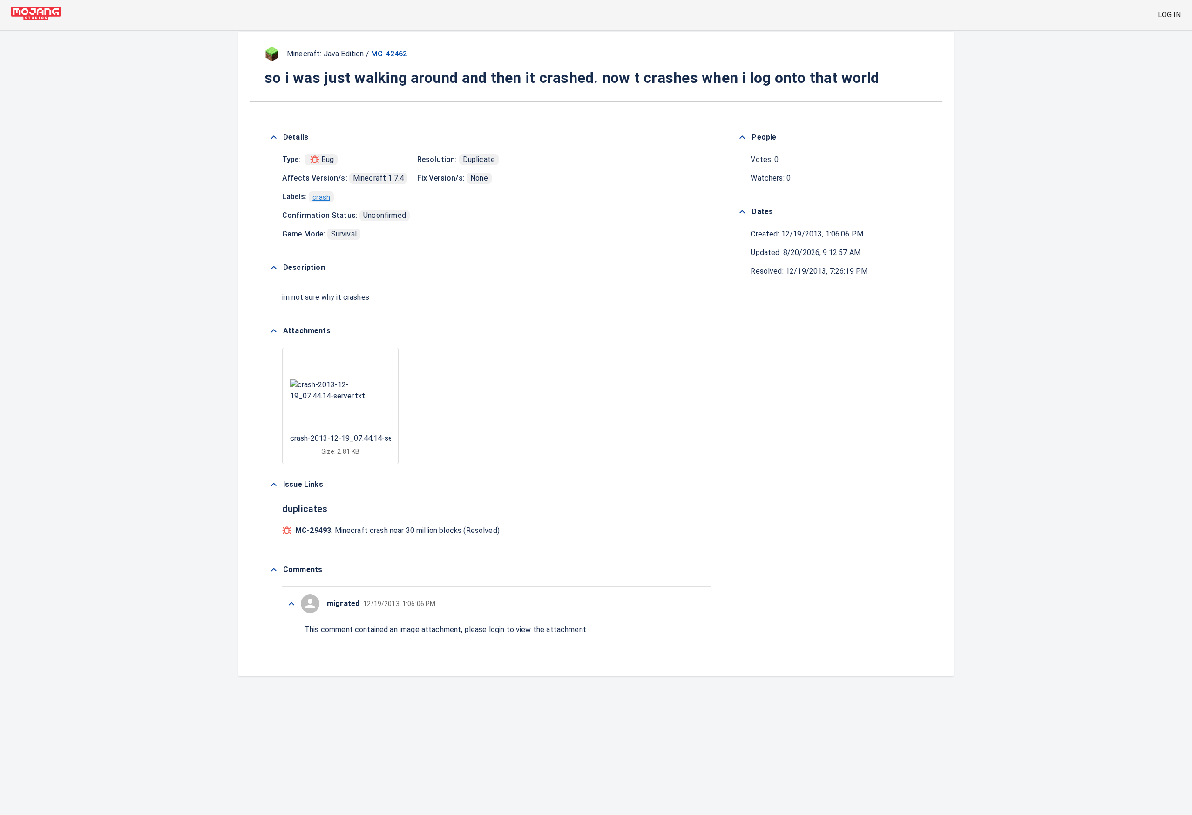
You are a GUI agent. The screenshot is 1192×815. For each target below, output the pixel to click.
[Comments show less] (273, 569)
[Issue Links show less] (273, 484)
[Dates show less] (742, 211)
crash (321, 197)
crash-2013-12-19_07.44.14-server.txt (353, 438)
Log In (1169, 14)
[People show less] (742, 137)
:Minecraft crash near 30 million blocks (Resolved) (397, 530)
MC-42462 (389, 53)
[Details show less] (273, 137)
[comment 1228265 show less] (291, 603)
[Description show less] (273, 267)
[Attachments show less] (273, 331)
